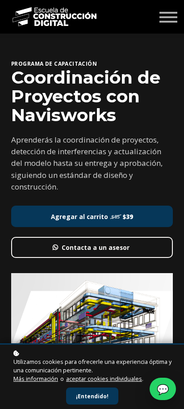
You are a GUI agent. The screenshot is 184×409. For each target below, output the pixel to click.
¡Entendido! (92, 396)
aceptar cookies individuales (104, 379)
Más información (35, 379)
